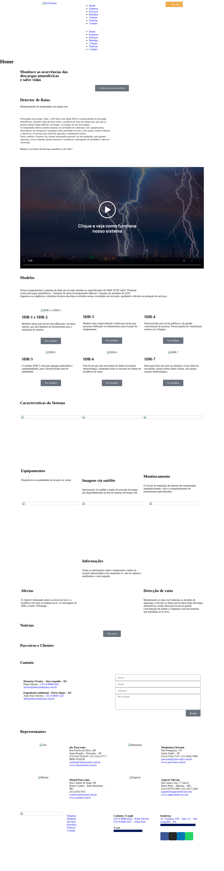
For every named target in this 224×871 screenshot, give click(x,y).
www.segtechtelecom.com (174, 794)
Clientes (93, 17)
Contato (93, 23)
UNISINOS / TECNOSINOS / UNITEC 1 (177, 825)
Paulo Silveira (142, 818)
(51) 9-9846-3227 (55, 695)
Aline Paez (140, 821)
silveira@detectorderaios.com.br (40, 687)
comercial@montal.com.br (83, 794)
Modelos (93, 14)
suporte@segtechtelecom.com (176, 791)
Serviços (93, 11)
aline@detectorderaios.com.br (38, 698)
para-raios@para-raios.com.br (176, 759)
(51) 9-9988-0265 (50, 684)
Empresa (93, 8)
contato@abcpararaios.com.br (84, 762)
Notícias (93, 20)
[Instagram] (173, 836)
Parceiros (71, 824)
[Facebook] (164, 836)
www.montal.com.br (80, 797)
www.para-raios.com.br (173, 762)
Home (92, 5)
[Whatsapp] (189, 836)
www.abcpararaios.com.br (83, 765)
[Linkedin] (181, 836)
